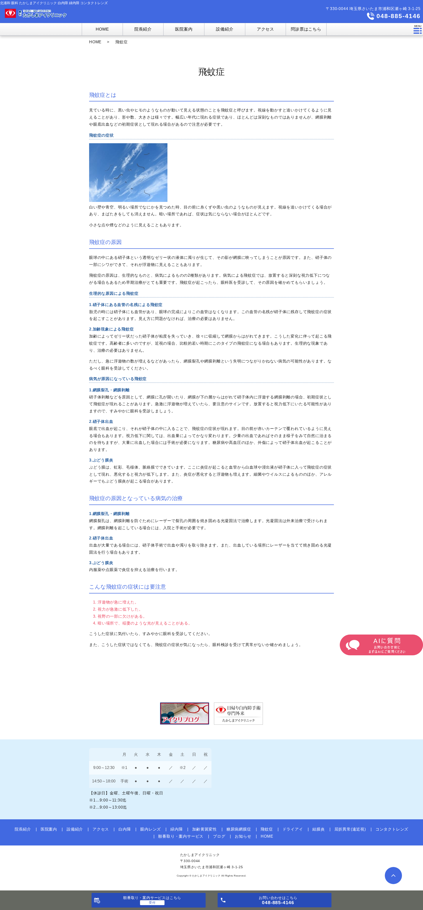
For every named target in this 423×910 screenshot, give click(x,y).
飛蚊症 (266, 829)
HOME (95, 42)
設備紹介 (75, 829)
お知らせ (243, 836)
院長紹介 (23, 829)
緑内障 (176, 829)
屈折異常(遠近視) (350, 829)
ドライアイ (292, 829)
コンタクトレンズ (392, 829)
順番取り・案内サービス (180, 836)
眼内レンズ (150, 829)
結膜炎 (318, 829)
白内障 (124, 829)
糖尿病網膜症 (238, 829)
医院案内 (49, 829)
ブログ (219, 836)
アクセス (101, 829)
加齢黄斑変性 (204, 829)
